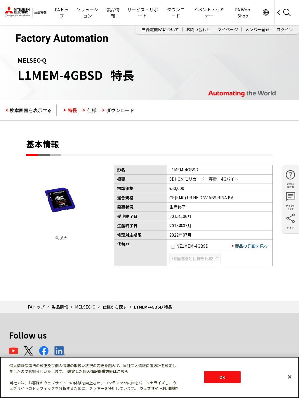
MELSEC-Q (85, 307)
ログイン (285, 29)
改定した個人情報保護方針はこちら (97, 371)
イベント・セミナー (209, 12)
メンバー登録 (257, 29)
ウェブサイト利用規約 (159, 388)
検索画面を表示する (31, 110)
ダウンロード (176, 12)
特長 (72, 110)
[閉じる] (289, 376)
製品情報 (113, 12)
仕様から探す (114, 307)
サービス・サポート (142, 12)
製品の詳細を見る (251, 246)
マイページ (228, 29)
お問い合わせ (198, 29)
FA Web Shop (242, 12)
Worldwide (265, 12)
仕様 (91, 110)
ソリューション (87, 12)
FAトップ (62, 12)
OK (222, 377)
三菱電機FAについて (160, 29)
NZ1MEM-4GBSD (192, 246)
